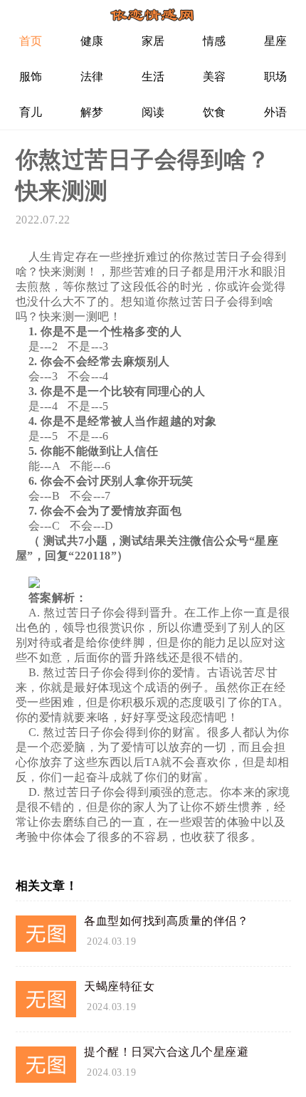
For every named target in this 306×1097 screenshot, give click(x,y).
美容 (214, 76)
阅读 (153, 112)
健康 (92, 41)
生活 (153, 76)
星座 (275, 41)
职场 (275, 76)
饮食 (214, 112)
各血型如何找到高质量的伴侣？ (166, 921)
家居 (153, 41)
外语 (275, 112)
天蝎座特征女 (119, 986)
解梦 (92, 112)
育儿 (31, 112)
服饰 (31, 76)
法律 (92, 76)
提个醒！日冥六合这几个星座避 (166, 1052)
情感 (214, 41)
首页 (31, 41)
